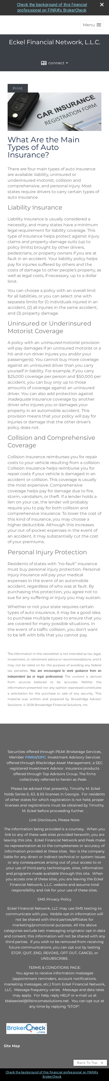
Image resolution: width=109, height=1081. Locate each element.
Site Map (12, 1046)
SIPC (42, 757)
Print (18, 88)
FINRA (30, 757)
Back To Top (88, 1063)
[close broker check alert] (102, 5)
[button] (92, 24)
